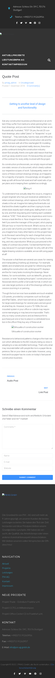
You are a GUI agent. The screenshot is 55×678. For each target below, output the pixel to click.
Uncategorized (27, 83)
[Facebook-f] (17, 23)
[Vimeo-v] (26, 23)
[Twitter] (21, 23)
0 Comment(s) (33, 86)
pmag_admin (10, 83)
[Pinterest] (35, 23)
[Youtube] (30, 23)
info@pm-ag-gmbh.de (20, 647)
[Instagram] (39, 23)
